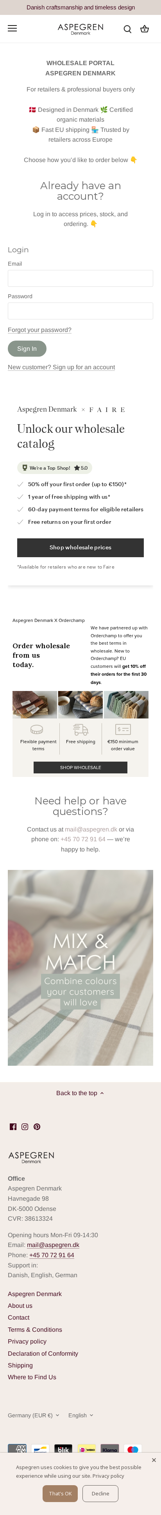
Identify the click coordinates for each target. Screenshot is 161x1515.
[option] (80, 968)
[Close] (154, 1460)
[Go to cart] (144, 28)
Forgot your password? (40, 329)
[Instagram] (24, 1126)
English (77, 1415)
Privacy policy (27, 1341)
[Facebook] (13, 1126)
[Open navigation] (12, 28)
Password (20, 296)
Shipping (20, 1365)
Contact (18, 1317)
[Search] (127, 28)
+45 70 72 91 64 (83, 839)
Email (15, 264)
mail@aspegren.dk (91, 829)
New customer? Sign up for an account (61, 367)
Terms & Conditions (35, 1329)
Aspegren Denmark (35, 1294)
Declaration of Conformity (43, 1353)
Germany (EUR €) (30, 1415)
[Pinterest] (37, 1126)
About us (20, 1305)
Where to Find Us (32, 1377)
